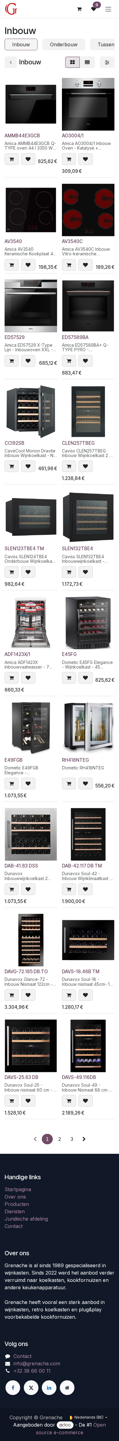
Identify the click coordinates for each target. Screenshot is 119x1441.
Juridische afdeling (26, 1219)
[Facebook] (12, 1387)
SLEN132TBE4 (77, 548)
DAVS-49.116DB (79, 1077)
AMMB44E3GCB (22, 136)
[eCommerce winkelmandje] (79, 9)
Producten (17, 1204)
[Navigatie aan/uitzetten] (108, 8)
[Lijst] (87, 62)
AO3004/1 (73, 136)
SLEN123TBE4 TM (24, 548)
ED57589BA (75, 337)
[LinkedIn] (49, 1387)
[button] (12, 159)
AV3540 (13, 241)
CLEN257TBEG (78, 443)
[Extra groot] (67, 1387)
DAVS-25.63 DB (21, 1077)
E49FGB (14, 760)
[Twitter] (31, 1387)
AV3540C (72, 241)
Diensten (15, 1211)
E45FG (69, 654)
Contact (14, 1226)
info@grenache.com (36, 1363)
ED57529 (15, 337)
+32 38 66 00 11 (32, 1371)
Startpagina (18, 1189)
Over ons (15, 1197)
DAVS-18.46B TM (80, 971)
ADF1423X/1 (17, 654)
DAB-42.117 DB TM (82, 866)
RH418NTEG (75, 760)
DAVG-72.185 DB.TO (26, 971)
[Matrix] (72, 62)
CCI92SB (14, 443)
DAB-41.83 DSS (21, 866)
